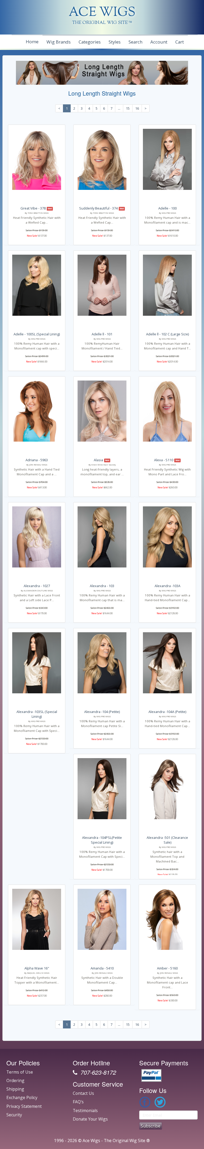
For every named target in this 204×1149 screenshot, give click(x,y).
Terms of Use (19, 1072)
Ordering (15, 1080)
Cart (179, 42)
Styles (115, 42)
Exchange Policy (21, 1097)
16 (137, 108)
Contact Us (83, 1093)
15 (128, 108)
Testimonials (85, 1110)
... (119, 108)
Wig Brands (58, 42)
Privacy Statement (24, 1106)
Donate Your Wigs (90, 1119)
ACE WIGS (102, 13)
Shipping (15, 1089)
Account (158, 42)
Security (14, 1115)
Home (32, 42)
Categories (90, 42)
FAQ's (78, 1102)
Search (135, 42)
